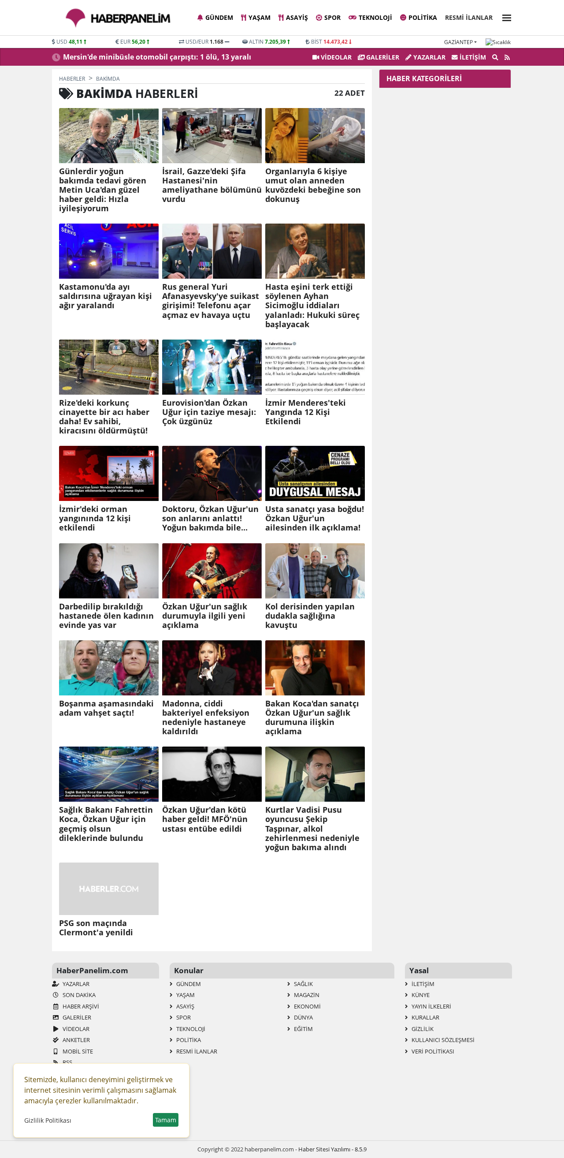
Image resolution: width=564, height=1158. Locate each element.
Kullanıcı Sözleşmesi (442, 1040)
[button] (504, 16)
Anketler (75, 1040)
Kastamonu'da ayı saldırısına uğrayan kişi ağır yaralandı (105, 296)
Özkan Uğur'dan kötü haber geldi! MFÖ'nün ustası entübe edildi (205, 819)
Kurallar (424, 1017)
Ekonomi (307, 1006)
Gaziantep (458, 42)
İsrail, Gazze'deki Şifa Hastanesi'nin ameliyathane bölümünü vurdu (212, 185)
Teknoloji (375, 17)
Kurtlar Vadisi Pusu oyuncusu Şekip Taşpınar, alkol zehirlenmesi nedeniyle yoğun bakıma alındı (312, 828)
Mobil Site (77, 1051)
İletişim (472, 57)
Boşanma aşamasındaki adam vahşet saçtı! (106, 708)
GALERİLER (381, 57)
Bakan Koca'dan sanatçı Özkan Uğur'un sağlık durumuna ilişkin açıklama (312, 717)
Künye (420, 995)
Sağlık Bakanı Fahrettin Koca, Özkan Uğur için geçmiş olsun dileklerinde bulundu (106, 823)
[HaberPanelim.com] (118, 18)
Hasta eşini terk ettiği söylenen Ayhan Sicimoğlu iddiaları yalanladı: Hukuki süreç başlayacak (312, 305)
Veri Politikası (432, 1051)
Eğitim (303, 1029)
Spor (332, 17)
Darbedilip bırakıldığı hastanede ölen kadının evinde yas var (106, 616)
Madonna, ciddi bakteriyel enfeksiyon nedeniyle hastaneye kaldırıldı (205, 717)
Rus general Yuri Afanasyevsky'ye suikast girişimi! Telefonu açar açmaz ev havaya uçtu (210, 300)
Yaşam (260, 17)
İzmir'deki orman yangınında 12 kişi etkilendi (95, 518)
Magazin (306, 995)
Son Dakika (78, 995)
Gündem (219, 17)
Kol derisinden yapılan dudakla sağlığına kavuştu (310, 616)
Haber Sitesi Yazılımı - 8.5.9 (332, 1149)
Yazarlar (428, 57)
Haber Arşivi (80, 1006)
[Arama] (495, 57)
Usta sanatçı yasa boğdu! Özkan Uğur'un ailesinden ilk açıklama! (314, 518)
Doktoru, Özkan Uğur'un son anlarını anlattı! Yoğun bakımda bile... (210, 518)
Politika (422, 17)
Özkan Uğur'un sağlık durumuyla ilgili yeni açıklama (204, 616)
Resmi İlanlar (469, 17)
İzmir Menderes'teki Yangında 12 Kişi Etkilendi (305, 412)
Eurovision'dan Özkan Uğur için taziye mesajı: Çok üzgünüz (209, 412)
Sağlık (303, 984)
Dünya (303, 1017)
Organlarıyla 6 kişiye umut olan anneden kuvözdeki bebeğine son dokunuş (313, 185)
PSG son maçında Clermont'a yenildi (96, 928)
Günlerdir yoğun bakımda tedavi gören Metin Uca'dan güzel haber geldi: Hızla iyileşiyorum (102, 190)
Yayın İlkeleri (430, 1006)
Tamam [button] (165, 1120)
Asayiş (297, 17)
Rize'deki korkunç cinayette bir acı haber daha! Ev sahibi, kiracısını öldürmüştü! (104, 416)
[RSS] (507, 57)
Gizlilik (422, 1029)
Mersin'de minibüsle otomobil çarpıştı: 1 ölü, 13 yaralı (157, 57)
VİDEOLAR (335, 57)
